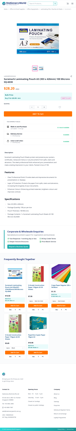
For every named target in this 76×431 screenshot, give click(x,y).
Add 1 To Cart (38, 114)
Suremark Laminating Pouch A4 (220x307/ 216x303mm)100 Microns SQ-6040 (14, 288)
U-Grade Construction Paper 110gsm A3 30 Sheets (36, 287)
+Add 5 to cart (66, 98)
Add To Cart (15, 306)
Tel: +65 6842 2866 (8, 404)
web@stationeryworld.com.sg (11, 411)
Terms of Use (70, 429)
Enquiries (57, 405)
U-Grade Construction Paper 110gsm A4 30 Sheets (13, 337)
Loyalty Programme (60, 417)
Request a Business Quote (18, 247)
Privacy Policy (61, 429)
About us (56, 394)
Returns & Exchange (60, 414)
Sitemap (56, 401)
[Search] (55, 3)
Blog (55, 398)
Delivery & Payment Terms (62, 410)
